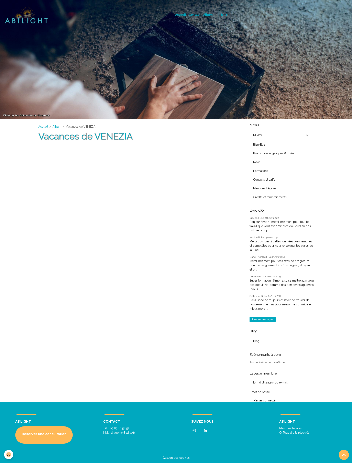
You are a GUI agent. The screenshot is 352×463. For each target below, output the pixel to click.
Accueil (180, 14)
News (257, 162)
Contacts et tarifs (264, 179)
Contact (194, 14)
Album (208, 14)
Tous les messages (262, 319)
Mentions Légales (264, 188)
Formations (260, 170)
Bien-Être (259, 144)
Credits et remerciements (270, 197)
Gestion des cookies (176, 457)
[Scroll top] (344, 455)
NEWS (257, 135)
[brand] (27, 15)
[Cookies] (8, 454)
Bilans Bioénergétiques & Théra (274, 153)
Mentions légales (290, 428)
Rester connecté (264, 400)
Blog (256, 341)
